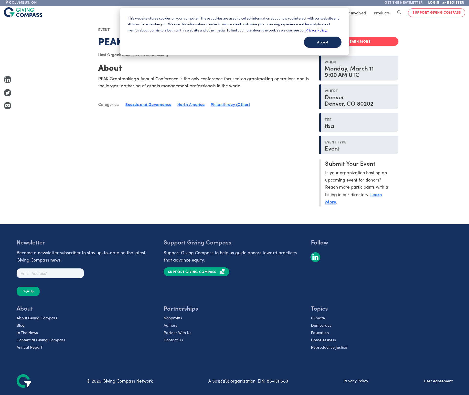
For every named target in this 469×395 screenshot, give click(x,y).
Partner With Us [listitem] (177, 332)
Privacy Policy (355, 380)
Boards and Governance (148, 104)
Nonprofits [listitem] (173, 317)
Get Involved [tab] (354, 12)
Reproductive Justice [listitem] (329, 347)
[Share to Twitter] (7, 92)
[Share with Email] (7, 105)
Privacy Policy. (316, 30)
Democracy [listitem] (321, 325)
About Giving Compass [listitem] (37, 317)
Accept (322, 42)
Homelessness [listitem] (323, 339)
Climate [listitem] (318, 317)
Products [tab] (382, 12)
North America (191, 104)
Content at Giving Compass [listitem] (41, 339)
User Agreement (438, 380)
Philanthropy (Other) (230, 104)
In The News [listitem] (27, 332)
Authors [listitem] (170, 325)
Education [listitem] (320, 332)
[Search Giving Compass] (399, 13)
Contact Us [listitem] (173, 339)
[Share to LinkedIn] (7, 79)
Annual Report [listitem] (29, 347)
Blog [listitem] (21, 325)
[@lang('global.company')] (23, 12)
